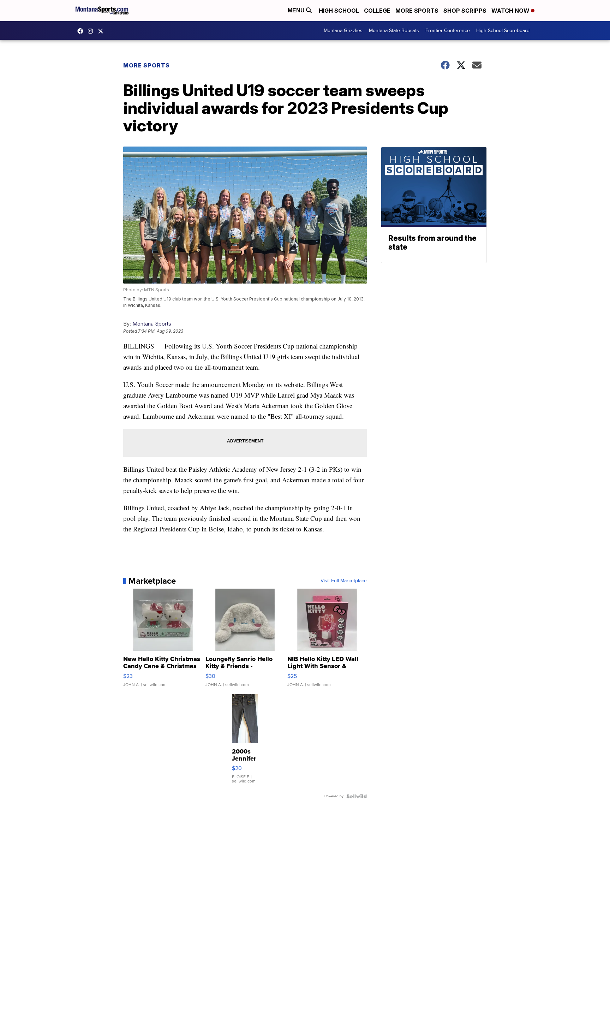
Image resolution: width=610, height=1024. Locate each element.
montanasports (81, 31)
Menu (297, 10)
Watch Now (511, 10)
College (377, 10)
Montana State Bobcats (394, 30)
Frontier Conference (447, 30)
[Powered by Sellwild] (356, 796)
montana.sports (92, 31)
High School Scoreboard (503, 30)
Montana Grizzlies (343, 30)
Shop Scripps (464, 10)
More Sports (416, 10)
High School (339, 10)
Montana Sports (151, 323)
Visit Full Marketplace (344, 580)
